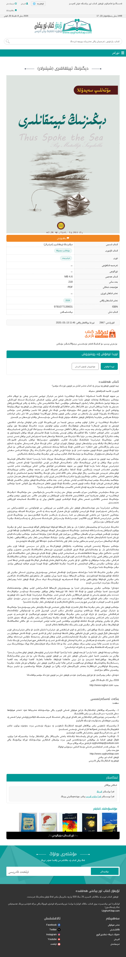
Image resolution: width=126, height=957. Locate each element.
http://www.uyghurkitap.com (104, 753)
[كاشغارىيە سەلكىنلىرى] (108, 825)
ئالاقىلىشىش (115, 929)
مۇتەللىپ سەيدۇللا (63, 250)
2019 (67, 300)
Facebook (51, 924)
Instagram (51, 934)
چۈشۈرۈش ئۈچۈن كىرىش (85, 366)
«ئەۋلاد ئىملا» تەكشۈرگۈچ (108, 934)
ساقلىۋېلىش (62, 238)
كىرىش (23, 3)
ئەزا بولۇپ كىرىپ (93, 796)
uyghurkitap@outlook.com (105, 743)
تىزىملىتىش (10, 3)
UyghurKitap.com (111, 910)
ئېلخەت (54, 943)
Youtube (52, 939)
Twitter (53, 929)
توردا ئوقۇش (109, 366)
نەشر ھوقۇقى (114, 924)
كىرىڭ (99, 791)
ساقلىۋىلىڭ (10, 10)
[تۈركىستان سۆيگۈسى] (28, 825)
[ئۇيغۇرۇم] (88, 825)
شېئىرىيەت (66, 258)
